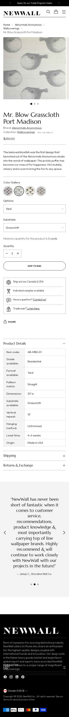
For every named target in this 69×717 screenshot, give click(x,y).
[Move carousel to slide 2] (35, 584)
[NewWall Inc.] (21, 13)
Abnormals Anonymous (28, 24)
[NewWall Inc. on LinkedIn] (17, 677)
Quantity (8, 246)
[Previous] (10, 3)
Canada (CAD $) (16, 690)
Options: (8, 200)
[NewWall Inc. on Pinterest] (23, 677)
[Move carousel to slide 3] (38, 584)
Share (12, 321)
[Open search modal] (51, 12)
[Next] (59, 3)
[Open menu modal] (64, 12)
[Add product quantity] (18, 253)
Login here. (33, 308)
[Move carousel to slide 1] (31, 584)
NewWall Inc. (29, 696)
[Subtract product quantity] (6, 253)
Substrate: (9, 219)
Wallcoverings (11, 28)
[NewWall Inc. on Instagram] (11, 677)
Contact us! (39, 299)
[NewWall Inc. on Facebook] (5, 677)
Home (6, 24)
